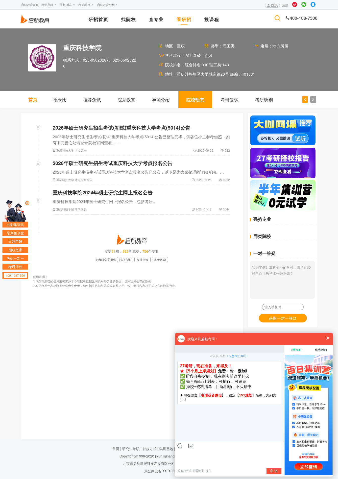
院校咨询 (125, 259)
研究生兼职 (131, 448)
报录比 (60, 99)
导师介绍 (161, 99)
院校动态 (195, 99)
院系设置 (126, 99)
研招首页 (98, 20)
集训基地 (166, 448)
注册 (285, 5)
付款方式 (149, 448)
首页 (32, 99)
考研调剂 (264, 99)
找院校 (128, 20)
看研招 (184, 20)
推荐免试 (92, 99)
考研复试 (230, 99)
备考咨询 (160, 259)
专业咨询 (142, 259)
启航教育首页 (30, 4)
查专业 (156, 20)
